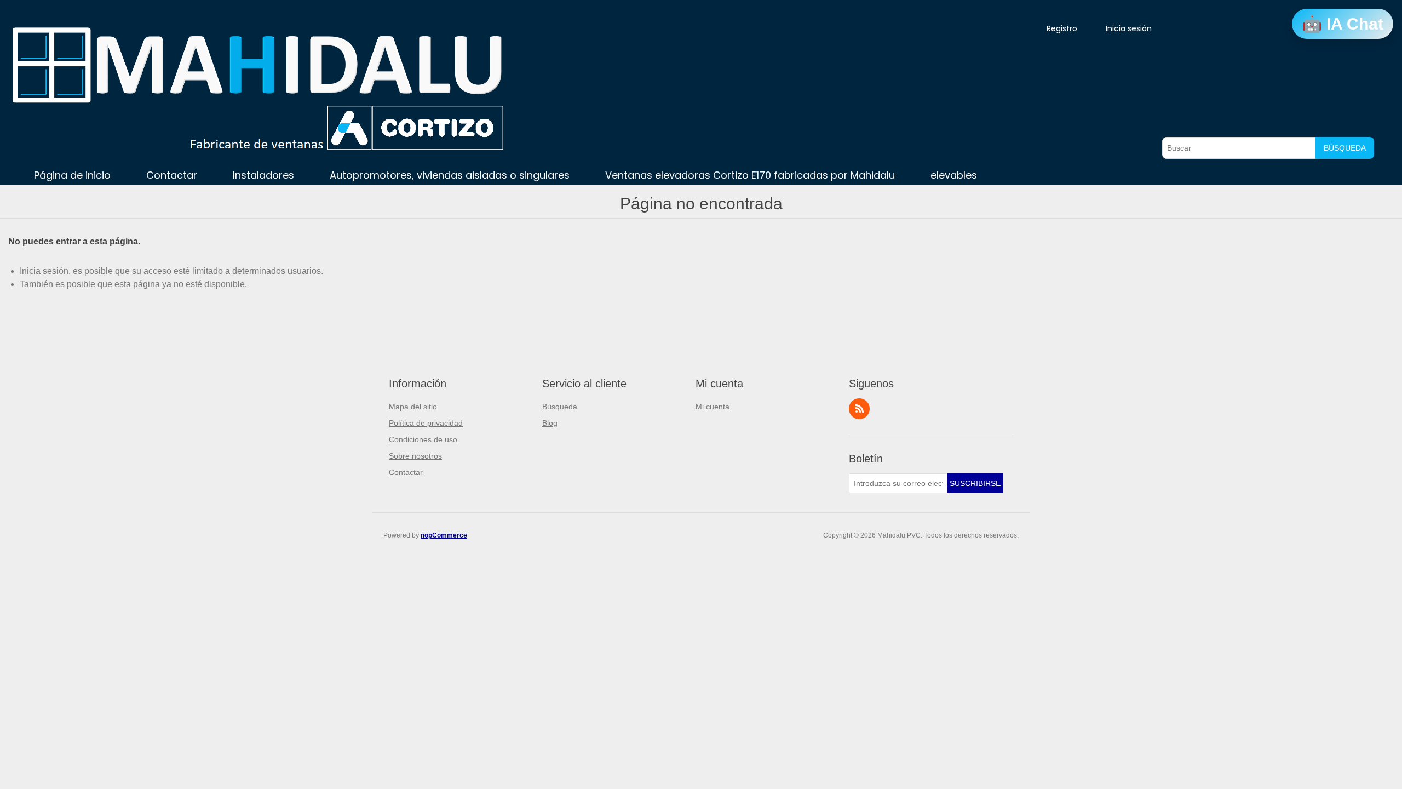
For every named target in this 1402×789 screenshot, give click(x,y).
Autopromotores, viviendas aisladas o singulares (450, 175)
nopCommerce (444, 535)
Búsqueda (1345, 148)
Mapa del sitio (413, 406)
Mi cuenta (712, 406)
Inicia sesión (1129, 28)
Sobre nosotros (415, 455)
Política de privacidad (426, 423)
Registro (1062, 28)
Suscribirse (975, 483)
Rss (859, 408)
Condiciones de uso (423, 439)
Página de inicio (72, 175)
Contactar (171, 175)
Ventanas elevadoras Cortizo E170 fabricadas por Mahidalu (750, 175)
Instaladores (263, 175)
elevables (953, 175)
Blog (550, 423)
